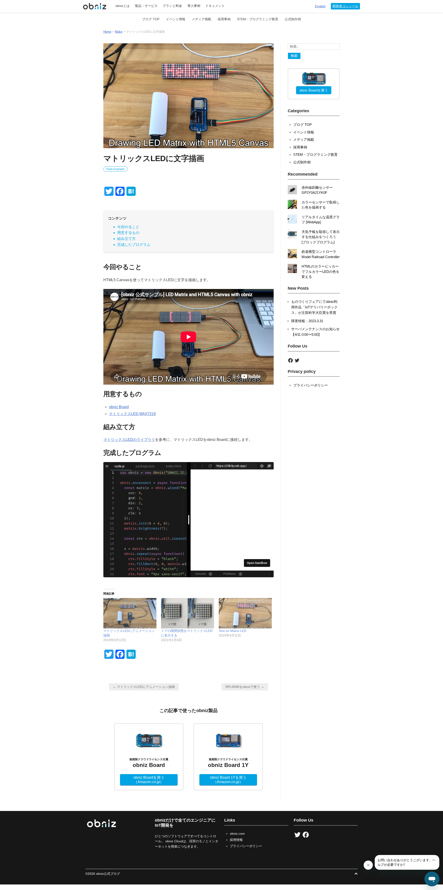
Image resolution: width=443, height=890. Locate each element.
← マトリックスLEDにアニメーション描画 (144, 687)
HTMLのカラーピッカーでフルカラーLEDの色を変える (320, 271)
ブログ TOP (150, 19)
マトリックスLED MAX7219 (132, 414)
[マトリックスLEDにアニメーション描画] (129, 613)
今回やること (128, 227)
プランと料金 (172, 6)
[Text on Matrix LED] (245, 613)
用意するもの (128, 233)
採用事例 (224, 19)
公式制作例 (293, 19)
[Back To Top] (356, 873)
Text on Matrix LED (232, 631)
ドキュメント (215, 6)
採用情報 (236, 840)
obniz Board (119, 407)
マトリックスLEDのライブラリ (129, 440)
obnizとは (122, 6)
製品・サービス (146, 6)
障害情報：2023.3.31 (307, 321)
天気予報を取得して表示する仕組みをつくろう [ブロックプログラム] (321, 237)
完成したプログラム (133, 245)
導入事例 (193, 6)
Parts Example (115, 169)
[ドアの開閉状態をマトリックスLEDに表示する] (187, 613)
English (320, 6)
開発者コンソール (345, 6)
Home (107, 31)
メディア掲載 (201, 19)
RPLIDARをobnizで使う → (244, 687)
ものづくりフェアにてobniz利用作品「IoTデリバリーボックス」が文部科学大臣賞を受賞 (314, 307)
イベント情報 (175, 19)
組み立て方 (126, 239)
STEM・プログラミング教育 (257, 19)
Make (118, 31)
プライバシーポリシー (310, 385)
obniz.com (237, 833)
